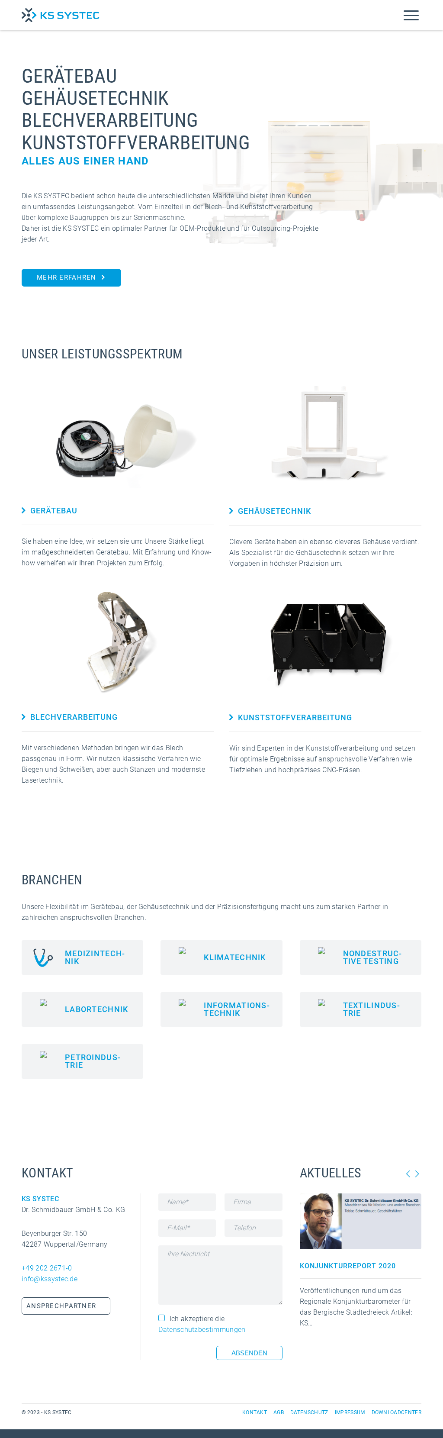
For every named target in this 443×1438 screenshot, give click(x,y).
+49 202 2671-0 (47, 1268)
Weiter (417, 1174)
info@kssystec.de (49, 1279)
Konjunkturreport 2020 (348, 1266)
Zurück (408, 1174)
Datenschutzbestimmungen (201, 1329)
